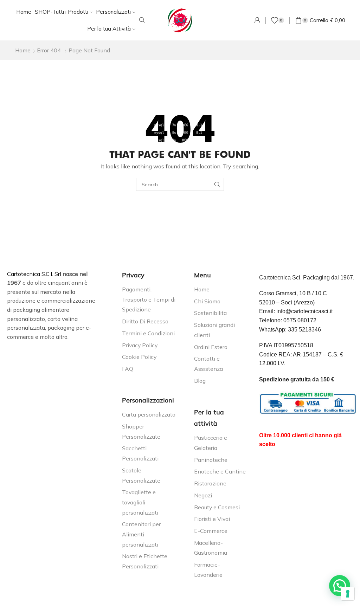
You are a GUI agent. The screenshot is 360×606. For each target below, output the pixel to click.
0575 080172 (299, 320)
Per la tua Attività (109, 28)
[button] (339, 585)
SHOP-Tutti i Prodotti (61, 11)
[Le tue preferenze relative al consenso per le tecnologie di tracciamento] (347, 593)
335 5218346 (304, 330)
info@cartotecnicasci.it (304, 311)
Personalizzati (113, 11)
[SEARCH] (217, 184)
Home (23, 11)
